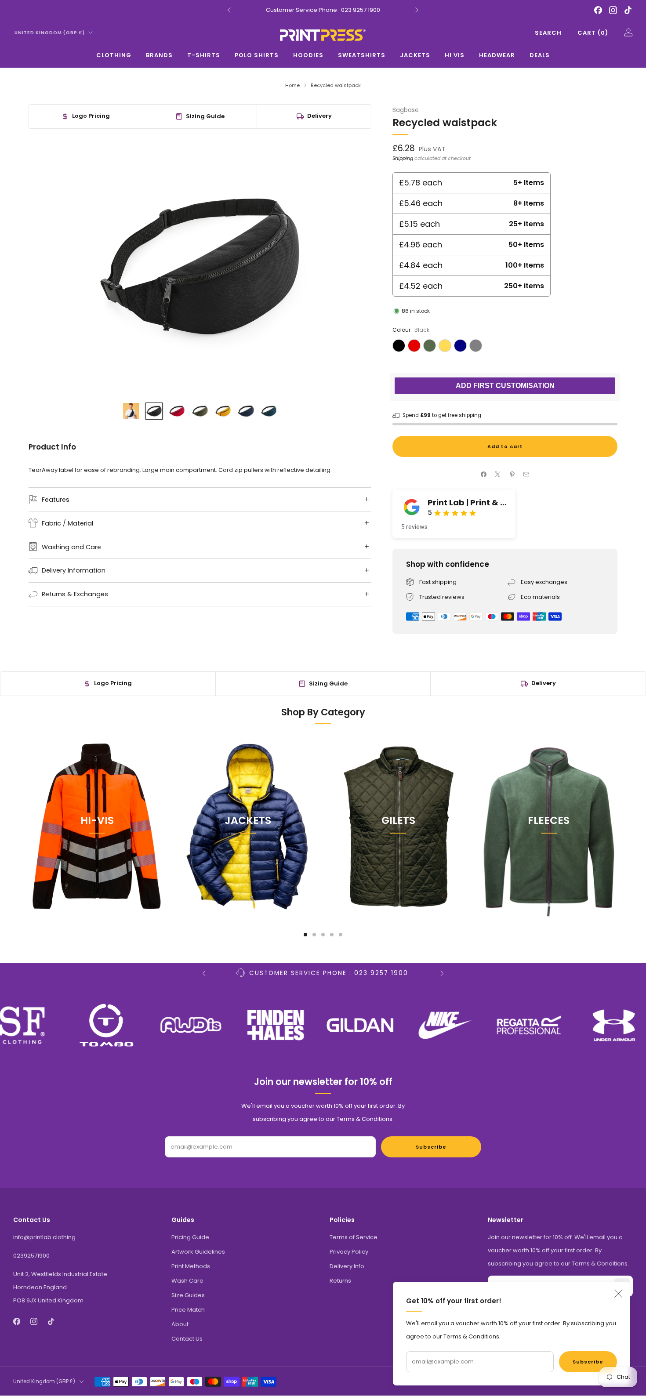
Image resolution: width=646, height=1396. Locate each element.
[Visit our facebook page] (598, 10)
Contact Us (187, 1338)
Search (548, 33)
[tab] (305, 934)
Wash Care (187, 1280)
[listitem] (323, 10)
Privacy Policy (349, 1251)
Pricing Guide (190, 1237)
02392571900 (31, 1255)
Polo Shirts (257, 55)
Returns (340, 1280)
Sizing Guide (205, 116)
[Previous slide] (45, 266)
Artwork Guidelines (198, 1251)
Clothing (113, 55)
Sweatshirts (361, 55)
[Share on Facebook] (483, 474)
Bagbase (405, 110)
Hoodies (308, 55)
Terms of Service (353, 1237)
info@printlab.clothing (44, 1237)
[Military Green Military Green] (429, 345)
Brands (159, 55)
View (97, 860)
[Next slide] (354, 266)
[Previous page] (28, 826)
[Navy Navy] (460, 345)
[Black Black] (398, 345)
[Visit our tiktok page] (628, 10)
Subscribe (588, 1361)
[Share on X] (498, 474)
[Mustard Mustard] (445, 345)
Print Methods (190, 1266)
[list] (323, 1025)
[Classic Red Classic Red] (414, 345)
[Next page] (617, 826)
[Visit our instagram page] (613, 10)
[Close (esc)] (618, 1293)
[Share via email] (526, 474)
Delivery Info (347, 1266)
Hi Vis (455, 55)
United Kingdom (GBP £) (50, 32)
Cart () (592, 33)
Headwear (497, 55)
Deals (540, 55)
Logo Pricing (91, 116)
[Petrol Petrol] (475, 345)
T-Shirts (203, 55)
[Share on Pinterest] (512, 474)
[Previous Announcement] (229, 10)
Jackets (415, 55)
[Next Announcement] (417, 10)
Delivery (319, 116)
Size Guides (188, 1295)
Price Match (188, 1309)
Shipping (402, 158)
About (180, 1324)
